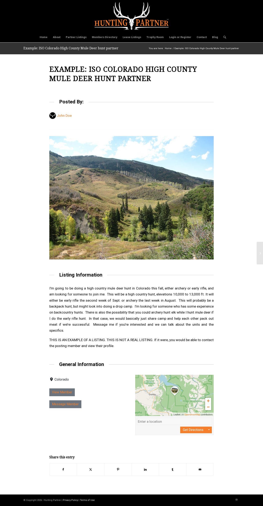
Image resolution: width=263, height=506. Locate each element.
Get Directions (193, 430)
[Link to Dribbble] (236, 500)
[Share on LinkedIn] (145, 469)
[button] (174, 395)
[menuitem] (43, 37)
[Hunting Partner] (131, 16)
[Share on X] (90, 469)
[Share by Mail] (199, 469)
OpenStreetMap (192, 414)
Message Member (65, 404)
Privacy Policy (70, 500)
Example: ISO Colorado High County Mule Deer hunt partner (70, 48)
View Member (62, 392)
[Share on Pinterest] (118, 469)
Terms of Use (87, 500)
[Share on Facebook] (63, 469)
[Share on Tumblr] (172, 469)
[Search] (223, 37)
